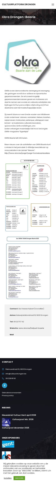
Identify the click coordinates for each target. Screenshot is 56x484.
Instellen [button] (8, 478)
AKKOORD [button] (19, 478)
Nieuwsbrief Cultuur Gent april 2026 (19, 415)
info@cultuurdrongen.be (16, 373)
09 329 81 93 (11, 378)
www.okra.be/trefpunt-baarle (31, 328)
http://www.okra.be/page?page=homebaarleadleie (27, 153)
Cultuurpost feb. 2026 (22, 419)
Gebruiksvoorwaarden (11, 392)
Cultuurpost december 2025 (15, 427)
